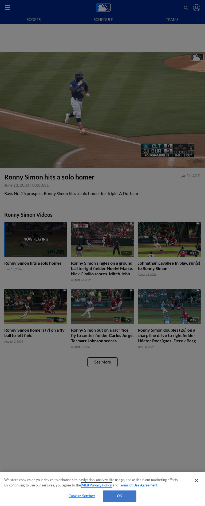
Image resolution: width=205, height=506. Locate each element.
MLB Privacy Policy (97, 485)
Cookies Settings (82, 496)
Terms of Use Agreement (138, 485)
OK (119, 496)
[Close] (196, 480)
